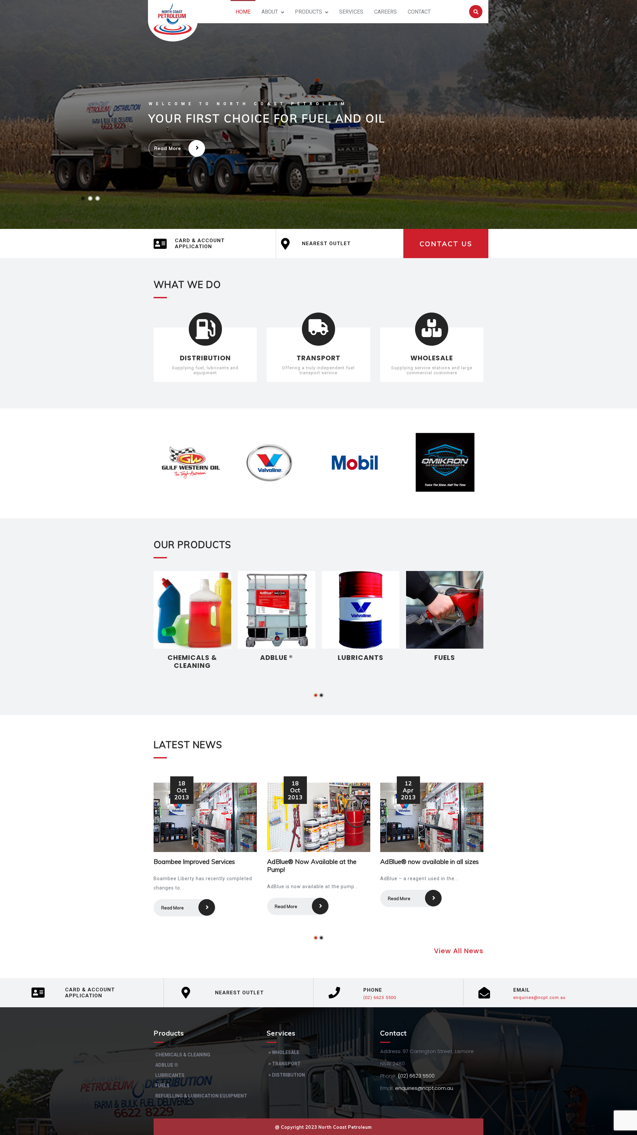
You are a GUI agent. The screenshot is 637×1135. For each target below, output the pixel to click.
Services (351, 12)
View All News (458, 951)
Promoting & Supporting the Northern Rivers (419, 866)
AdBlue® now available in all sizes (316, 862)
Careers (385, 12)
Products (308, 12)
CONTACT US (446, 244)
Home (243, 12)
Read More (167, 148)
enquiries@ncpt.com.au (539, 997)
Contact (419, 12)
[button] (316, 695)
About (269, 12)
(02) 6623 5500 (379, 997)
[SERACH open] (475, 11)
